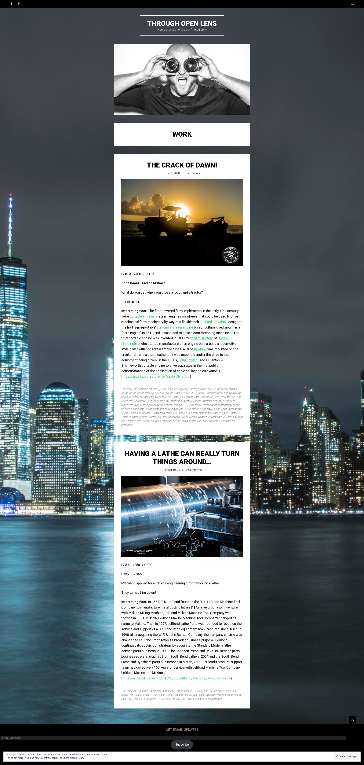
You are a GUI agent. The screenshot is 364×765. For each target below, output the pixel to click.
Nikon (169, 404)
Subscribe (182, 744)
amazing (207, 389)
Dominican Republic (217, 393)
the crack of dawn (218, 412)
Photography (181, 389)
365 (172, 690)
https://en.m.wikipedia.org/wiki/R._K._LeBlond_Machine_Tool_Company (175, 678)
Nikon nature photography (217, 404)
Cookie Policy (77, 758)
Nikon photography (156, 408)
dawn (201, 393)
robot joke (171, 412)
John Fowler (187, 360)
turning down (180, 698)
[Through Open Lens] (182, 79)
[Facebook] (11, 4)
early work (155, 397)
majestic (175, 401)
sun (185, 412)
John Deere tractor (224, 397)
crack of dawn (182, 393)
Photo (132, 412)
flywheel (200, 349)
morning (134, 404)
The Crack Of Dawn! (182, 165)
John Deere (206, 397)
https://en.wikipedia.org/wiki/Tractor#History (155, 376)
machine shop (225, 694)
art (150, 389)
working (213, 420)
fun (169, 397)
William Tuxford (201, 338)
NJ (130, 698)
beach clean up (145, 393)
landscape (167, 389)
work (205, 420)
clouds (169, 393)
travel (185, 416)
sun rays (193, 412)
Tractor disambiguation (134, 416)
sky (180, 412)
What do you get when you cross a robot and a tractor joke (168, 420)
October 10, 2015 (172, 469)
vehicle (193, 416)
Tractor (233, 412)
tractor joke (155, 416)
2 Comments (194, 469)
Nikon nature (194, 404)
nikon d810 (180, 404)
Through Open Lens (182, 24)
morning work (148, 404)
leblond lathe (191, 694)
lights (202, 694)
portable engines (142, 316)
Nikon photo (137, 408)
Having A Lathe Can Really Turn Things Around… (182, 458)
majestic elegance (191, 401)
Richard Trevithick (214, 322)
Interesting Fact (190, 397)
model (125, 404)
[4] (231, 331)
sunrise (203, 412)
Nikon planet (191, 408)
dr (141, 397)
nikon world (220, 408)
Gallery (156, 389)
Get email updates (182, 730)
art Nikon (222, 389)
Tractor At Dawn (171, 416)
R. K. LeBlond (164, 698)
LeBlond (178, 694)
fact (164, 397)
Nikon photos (175, 408)
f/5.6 (200, 690)
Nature (161, 404)
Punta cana (159, 412)
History (176, 397)
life (167, 401)
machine (211, 694)
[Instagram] (19, 4)
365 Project (182, 690)
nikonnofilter (235, 408)
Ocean (124, 412)
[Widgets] (352, 720)
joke (149, 401)
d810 (194, 393)
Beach (132, 393)
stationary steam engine (175, 327)
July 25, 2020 (172, 173)
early (145, 397)
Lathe (169, 694)
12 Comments (191, 173)
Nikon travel (206, 408)
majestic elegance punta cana (218, 401)
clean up (159, 393)
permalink (127, 424)
